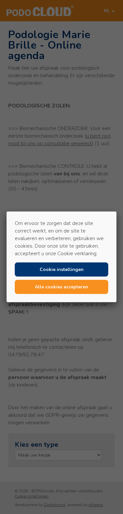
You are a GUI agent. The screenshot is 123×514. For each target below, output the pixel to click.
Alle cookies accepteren (61, 287)
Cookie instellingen (62, 269)
